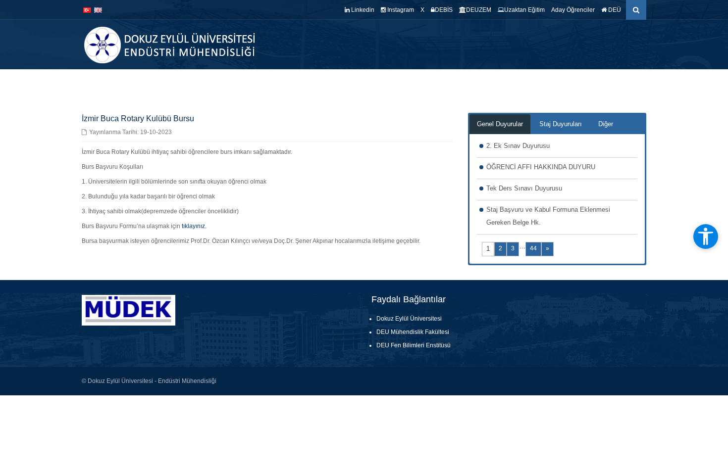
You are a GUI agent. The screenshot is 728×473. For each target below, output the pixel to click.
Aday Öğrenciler (573, 9)
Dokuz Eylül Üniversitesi (409, 318)
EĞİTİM (438, 84)
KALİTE (404, 84)
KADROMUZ (363, 84)
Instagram (400, 9)
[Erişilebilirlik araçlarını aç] (705, 236)
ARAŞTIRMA (480, 84)
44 (533, 248)
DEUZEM (478, 9)
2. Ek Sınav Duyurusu (518, 145)
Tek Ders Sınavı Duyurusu (524, 188)
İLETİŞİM (631, 84)
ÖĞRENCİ (525, 84)
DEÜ (614, 9)
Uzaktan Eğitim (524, 9)
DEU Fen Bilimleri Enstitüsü (413, 345)
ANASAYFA (266, 84)
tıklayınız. (194, 226)
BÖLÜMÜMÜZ (311, 84)
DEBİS (444, 9)
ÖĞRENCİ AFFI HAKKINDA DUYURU (540, 167)
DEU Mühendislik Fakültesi (412, 332)
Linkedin (362, 9)
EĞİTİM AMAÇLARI (581, 84)
